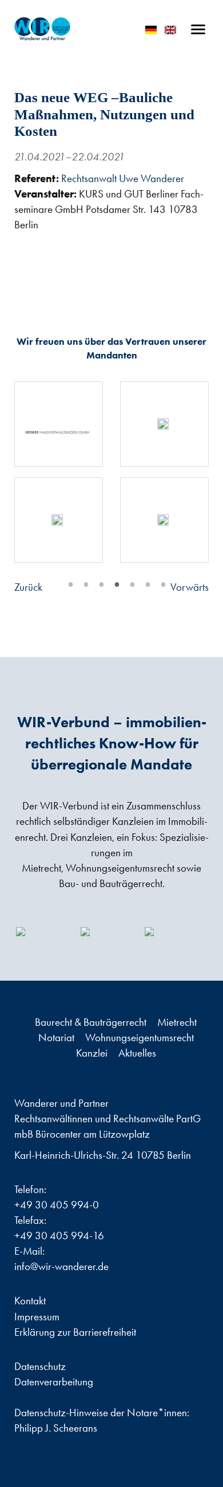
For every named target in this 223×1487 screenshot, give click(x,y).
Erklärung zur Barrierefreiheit (75, 1332)
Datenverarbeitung (53, 1381)
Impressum (36, 1316)
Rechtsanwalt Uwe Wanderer (122, 178)
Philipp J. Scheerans (55, 1427)
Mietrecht (177, 1022)
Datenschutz (40, 1366)
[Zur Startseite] (42, 28)
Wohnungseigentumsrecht (139, 1037)
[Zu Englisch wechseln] (170, 30)
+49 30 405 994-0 (56, 1204)
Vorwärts (189, 587)
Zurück (28, 587)
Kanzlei (93, 1052)
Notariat (57, 1037)
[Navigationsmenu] (198, 29)
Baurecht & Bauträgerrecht (92, 1022)
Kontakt (30, 1300)
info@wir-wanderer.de (61, 1266)
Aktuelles (137, 1052)
